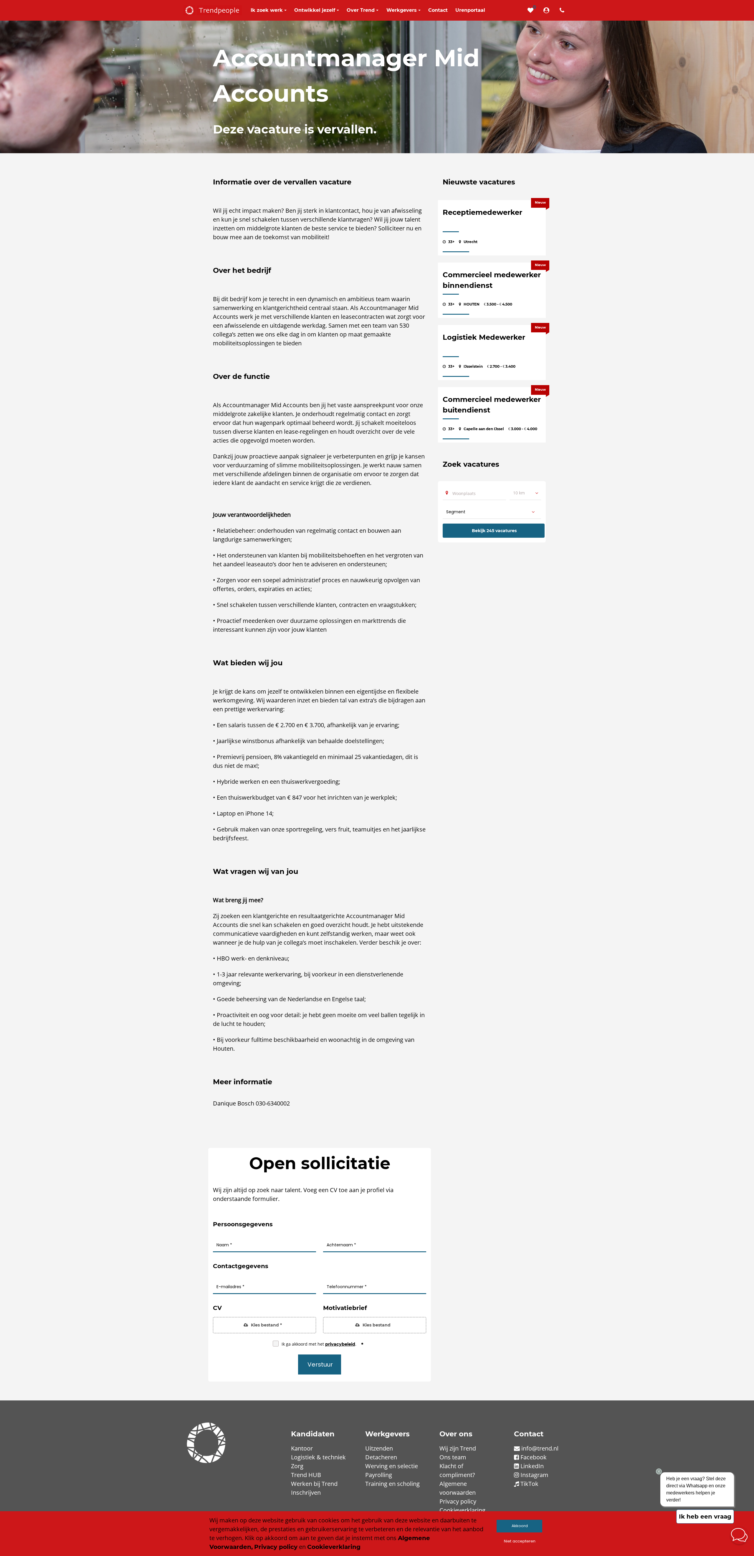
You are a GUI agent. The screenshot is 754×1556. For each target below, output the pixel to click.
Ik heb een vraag (705, 1516)
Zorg (297, 1466)
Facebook (533, 1457)
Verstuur (320, 1364)
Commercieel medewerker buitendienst (492, 404)
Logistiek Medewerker (484, 337)
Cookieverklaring (462, 1510)
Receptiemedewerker (482, 212)
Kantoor (302, 1448)
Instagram (534, 1475)
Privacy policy (457, 1501)
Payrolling (378, 1475)
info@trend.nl (539, 1448)
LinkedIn (532, 1466)
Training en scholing (392, 1484)
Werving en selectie (391, 1466)
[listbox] (525, 493)
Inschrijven (306, 1492)
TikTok (529, 1484)
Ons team (452, 1457)
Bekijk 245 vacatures (494, 530)
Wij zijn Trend (457, 1448)
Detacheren (381, 1457)
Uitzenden (379, 1448)
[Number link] (563, 10)
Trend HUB (306, 1475)
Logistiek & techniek (318, 1457)
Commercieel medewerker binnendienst (492, 280)
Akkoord (520, 1526)
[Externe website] (547, 10)
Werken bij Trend (314, 1484)
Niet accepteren (519, 1541)
